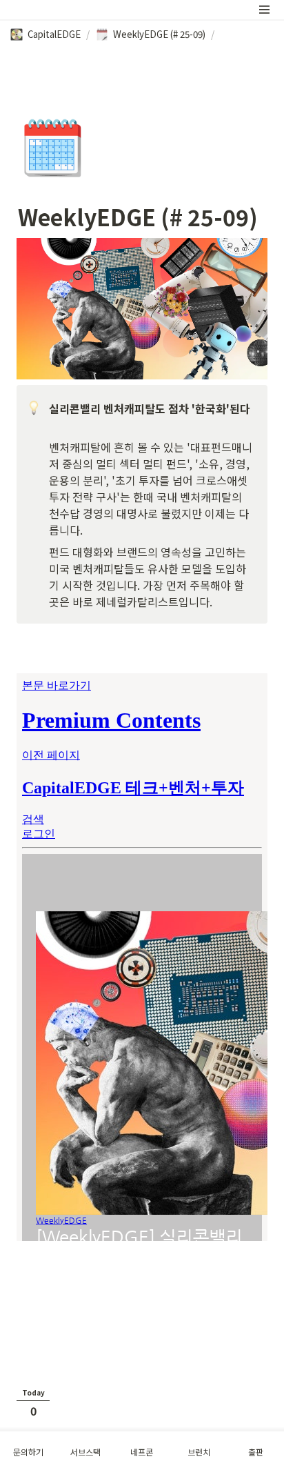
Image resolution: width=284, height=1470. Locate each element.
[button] (264, 9)
